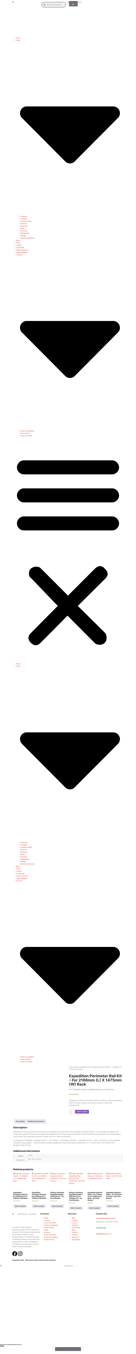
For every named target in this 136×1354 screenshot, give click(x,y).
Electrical (23, 223)
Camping (23, 216)
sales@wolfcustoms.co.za (103, 1234)
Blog (18, 240)
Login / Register (21, 252)
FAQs (18, 243)
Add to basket (82, 1112)
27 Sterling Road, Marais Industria (106, 1218)
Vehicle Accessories (27, 238)
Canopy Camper (26, 221)
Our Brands (20, 247)
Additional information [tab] (36, 1121)
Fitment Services (22, 250)
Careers (75, 1220)
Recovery (23, 231)
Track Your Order (26, 436)
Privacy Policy (25, 433)
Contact (19, 245)
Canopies (23, 219)
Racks (22, 228)
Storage (23, 235)
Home (18, 38)
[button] (68, 550)
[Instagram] (20, 1253)
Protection (23, 226)
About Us (75, 1225)
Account (47, 1220)
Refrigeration (24, 233)
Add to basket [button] (20, 1206)
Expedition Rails (85, 1067)
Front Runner (109, 1089)
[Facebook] (14, 1253)
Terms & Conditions (27, 431)
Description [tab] (20, 1121)
